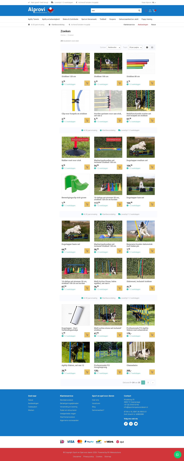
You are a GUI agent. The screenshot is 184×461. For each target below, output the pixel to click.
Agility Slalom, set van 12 (73, 365)
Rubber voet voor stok (71, 160)
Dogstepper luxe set (135, 197)
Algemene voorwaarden (69, 420)
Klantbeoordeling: (58, 25)
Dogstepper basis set (71, 244)
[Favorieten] (146, 11)
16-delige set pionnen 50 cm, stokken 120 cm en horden (106, 198)
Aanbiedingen (33, 403)
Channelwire (132, 365)
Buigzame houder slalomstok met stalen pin (139, 245)
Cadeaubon (32, 407)
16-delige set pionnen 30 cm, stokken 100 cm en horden (74, 282)
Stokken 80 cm (133, 76)
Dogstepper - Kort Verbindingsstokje (70, 329)
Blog (94, 407)
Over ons (95, 400)
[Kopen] (87, 83)
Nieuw (30, 400)
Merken (31, 410)
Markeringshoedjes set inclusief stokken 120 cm (105, 245)
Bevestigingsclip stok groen (74, 197)
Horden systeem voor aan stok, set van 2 (108, 115)
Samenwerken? (98, 410)
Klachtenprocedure (67, 417)
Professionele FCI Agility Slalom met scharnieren (137, 329)
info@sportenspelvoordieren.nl (136, 407)
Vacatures (96, 403)
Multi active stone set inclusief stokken (107, 329)
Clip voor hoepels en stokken (74, 114)
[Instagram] (131, 424)
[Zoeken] (139, 10)
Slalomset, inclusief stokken (139, 281)
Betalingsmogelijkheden (69, 403)
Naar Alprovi (146, 2)
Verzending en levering (68, 407)
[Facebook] (126, 424)
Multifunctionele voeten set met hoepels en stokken (139, 115)
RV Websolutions (114, 452)
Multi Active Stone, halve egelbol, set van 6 (105, 282)
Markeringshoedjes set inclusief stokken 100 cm (105, 161)
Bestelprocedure (66, 400)
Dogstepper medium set (137, 160)
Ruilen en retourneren (68, 410)
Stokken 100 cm (101, 76)
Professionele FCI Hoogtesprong (102, 366)
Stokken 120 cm (69, 76)
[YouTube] (136, 424)
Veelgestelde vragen (68, 413)
